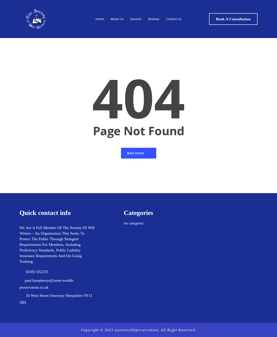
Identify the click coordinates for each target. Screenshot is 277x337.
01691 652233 (37, 272)
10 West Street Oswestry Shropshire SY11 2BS (55, 299)
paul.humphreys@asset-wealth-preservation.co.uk (46, 283)
